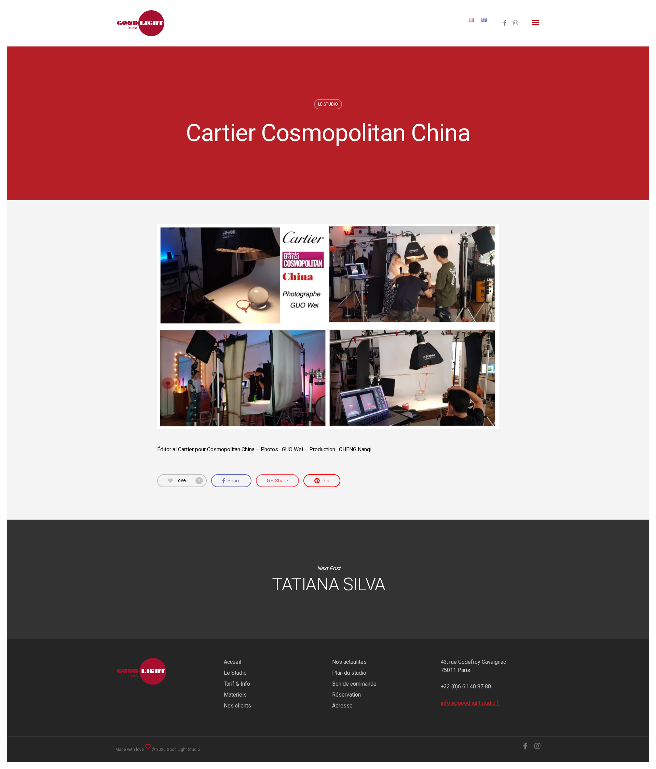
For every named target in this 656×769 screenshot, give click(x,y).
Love (188, 480)
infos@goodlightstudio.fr (470, 703)
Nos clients (237, 705)
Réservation (346, 694)
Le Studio (235, 673)
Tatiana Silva (328, 579)
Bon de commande (354, 684)
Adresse (342, 705)
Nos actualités (349, 662)
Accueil (232, 662)
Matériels (235, 694)
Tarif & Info (237, 684)
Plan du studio (349, 673)
